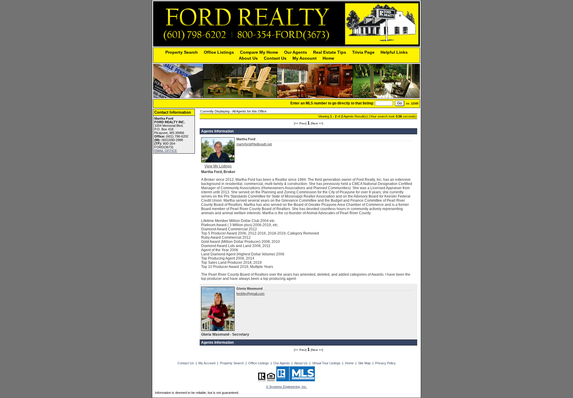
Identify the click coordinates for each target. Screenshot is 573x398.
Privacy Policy (385, 363)
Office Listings (219, 52)
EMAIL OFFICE (165, 150)
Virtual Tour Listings (326, 363)
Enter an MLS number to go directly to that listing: (332, 103)
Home (328, 58)
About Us (248, 58)
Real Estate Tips (329, 52)
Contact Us (275, 58)
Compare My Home (259, 52)
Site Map (364, 363)
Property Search (181, 52)
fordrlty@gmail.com (250, 293)
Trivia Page (363, 52)
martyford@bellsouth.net (254, 144)
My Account (304, 58)
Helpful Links (394, 52)
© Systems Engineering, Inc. (286, 386)
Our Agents (295, 52)
